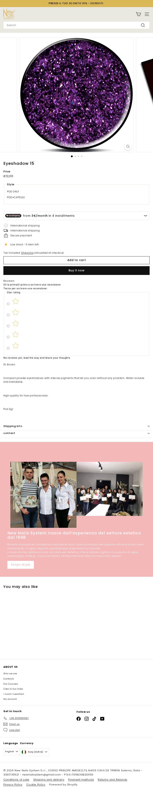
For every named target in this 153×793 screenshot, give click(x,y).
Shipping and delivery (48, 779)
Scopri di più (20, 565)
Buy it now (77, 270)
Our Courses (10, 683)
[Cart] (138, 14)
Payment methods (81, 779)
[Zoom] (128, 146)
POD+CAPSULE (16, 197)
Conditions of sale (16, 779)
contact (9, 433)
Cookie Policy (35, 784)
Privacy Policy (12, 784)
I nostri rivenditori (13, 694)
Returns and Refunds (112, 779)
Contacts (8, 678)
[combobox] (76, 25)
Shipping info (12, 426)
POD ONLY (13, 191)
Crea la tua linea (13, 688)
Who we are (10, 673)
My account (10, 699)
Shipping (27, 252)
